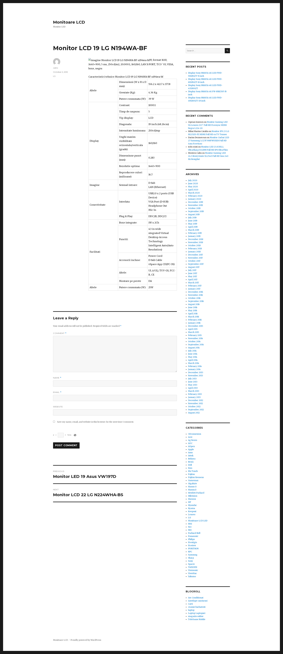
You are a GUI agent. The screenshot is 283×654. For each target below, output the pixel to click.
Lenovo (191, 514)
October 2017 (194, 261)
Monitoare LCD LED (197, 520)
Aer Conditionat (195, 597)
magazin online (195, 616)
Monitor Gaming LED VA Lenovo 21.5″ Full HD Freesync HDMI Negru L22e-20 (208, 125)
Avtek (190, 455)
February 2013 (195, 394)
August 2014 (194, 347)
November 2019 (195, 205)
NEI (189, 530)
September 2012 (196, 409)
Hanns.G (192, 490)
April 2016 (193, 313)
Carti (190, 604)
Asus (190, 452)
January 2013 (194, 397)
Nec (190, 527)
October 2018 (194, 245)
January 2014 (194, 369)
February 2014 (195, 366)
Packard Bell (194, 533)
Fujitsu (191, 474)
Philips (191, 539)
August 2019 (194, 214)
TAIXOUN (192, 567)
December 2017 (195, 255)
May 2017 (192, 276)
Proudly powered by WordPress (85, 640)
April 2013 (193, 388)
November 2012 (195, 403)
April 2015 (193, 329)
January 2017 (194, 289)
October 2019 (194, 208)
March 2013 (193, 391)
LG (54, 76)
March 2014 (193, 363)
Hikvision (192, 496)
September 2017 (196, 264)
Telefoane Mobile (196, 619)
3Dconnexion (194, 434)
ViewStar (192, 573)
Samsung (192, 555)
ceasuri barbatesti (196, 607)
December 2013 (195, 372)
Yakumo (192, 576)
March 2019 (193, 230)
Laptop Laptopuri (196, 613)
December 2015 (195, 326)
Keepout (192, 511)
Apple (191, 449)
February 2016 (195, 320)
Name (57, 378)
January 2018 (194, 251)
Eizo (190, 468)
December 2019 (195, 202)
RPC (190, 551)
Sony (190, 561)
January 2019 (194, 236)
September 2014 (196, 344)
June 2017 (192, 273)
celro (55, 68)
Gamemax (193, 480)
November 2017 (195, 258)
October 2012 (194, 406)
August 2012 (194, 413)
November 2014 (195, 338)
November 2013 (195, 375)
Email (57, 392)
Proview (192, 545)
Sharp (191, 558)
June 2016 (192, 307)
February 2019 (195, 233)
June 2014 (192, 354)
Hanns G (192, 486)
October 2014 (194, 341)
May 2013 (192, 385)
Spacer (191, 564)
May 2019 (192, 224)
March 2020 (194, 193)
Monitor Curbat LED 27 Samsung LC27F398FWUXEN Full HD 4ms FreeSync (208, 140)
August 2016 (194, 304)
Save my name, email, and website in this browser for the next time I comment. (95, 422)
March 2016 (193, 316)
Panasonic (193, 536)
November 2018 (195, 242)
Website (58, 406)
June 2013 (192, 382)
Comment (59, 333)
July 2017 (192, 270)
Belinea (191, 459)
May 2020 (193, 186)
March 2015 (193, 332)
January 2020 (194, 199)
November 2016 (195, 295)
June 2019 (192, 220)
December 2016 (195, 292)
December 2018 (195, 239)
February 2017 (194, 286)
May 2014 (192, 357)
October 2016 (194, 298)
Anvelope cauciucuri (198, 601)
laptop (191, 610)
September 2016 (196, 301)
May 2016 (192, 310)
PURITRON (193, 548)
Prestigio (192, 542)
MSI (190, 524)
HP (189, 502)
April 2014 (193, 360)
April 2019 (193, 227)
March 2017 (193, 282)
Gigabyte (192, 483)
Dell (190, 465)
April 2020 (193, 190)
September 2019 (196, 211)
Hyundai (192, 505)
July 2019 (192, 217)
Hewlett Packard (196, 493)
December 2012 (195, 400)
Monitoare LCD (69, 22)
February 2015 (195, 335)
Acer (190, 437)
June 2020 (193, 183)
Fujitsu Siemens (196, 477)
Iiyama (191, 508)
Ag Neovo (192, 440)
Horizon (192, 499)
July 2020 (192, 180)
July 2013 (192, 378)
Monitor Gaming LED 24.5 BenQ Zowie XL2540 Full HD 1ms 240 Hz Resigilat (208, 156)
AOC (190, 443)
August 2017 (193, 267)
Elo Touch (193, 471)
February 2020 (195, 196)
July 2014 (192, 351)
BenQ (190, 462)
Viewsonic (193, 570)
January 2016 (194, 323)
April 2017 (192, 279)
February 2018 (195, 248)
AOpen (191, 446)
